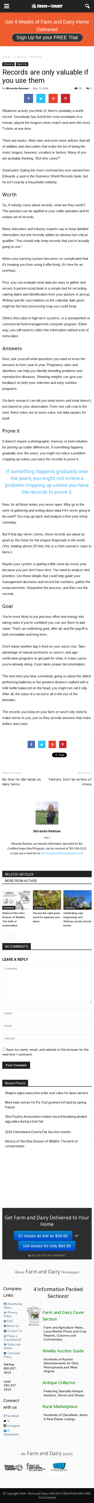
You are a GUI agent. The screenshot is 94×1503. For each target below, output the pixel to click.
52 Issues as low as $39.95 (43, 1236)
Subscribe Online (12, 1346)
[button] (87, 6)
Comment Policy (12, 1355)
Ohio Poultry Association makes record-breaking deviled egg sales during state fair (46, 1119)
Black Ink (22, 64)
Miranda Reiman (17, 88)
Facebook (12, 1416)
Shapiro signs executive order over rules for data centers (46, 1093)
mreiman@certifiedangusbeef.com (61, 853)
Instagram (13, 1425)
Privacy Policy (11, 1314)
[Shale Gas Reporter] (36, 1470)
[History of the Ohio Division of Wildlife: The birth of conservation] (16, 900)
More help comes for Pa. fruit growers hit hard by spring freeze (45, 1105)
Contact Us (14, 1331)
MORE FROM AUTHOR (21, 881)
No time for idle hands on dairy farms (21, 781)
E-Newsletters (11, 1432)
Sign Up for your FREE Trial (47, 37)
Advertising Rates (13, 1305)
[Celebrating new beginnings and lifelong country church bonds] (77, 900)
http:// (47, 837)
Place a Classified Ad (12, 1338)
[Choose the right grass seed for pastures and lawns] (47, 900)
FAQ (9, 1321)
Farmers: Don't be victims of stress (70, 781)
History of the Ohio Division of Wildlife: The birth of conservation (41, 1143)
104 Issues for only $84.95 (47, 1246)
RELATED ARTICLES (19, 874)
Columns (8, 64)
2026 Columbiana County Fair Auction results (38, 1132)
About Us (12, 1326)
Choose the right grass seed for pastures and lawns (46, 917)
